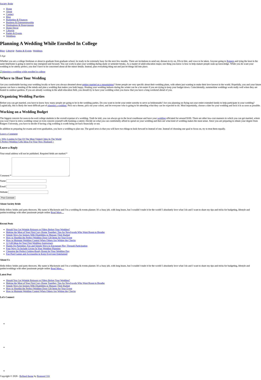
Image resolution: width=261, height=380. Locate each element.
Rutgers (230, 61)
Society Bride (6, 3)
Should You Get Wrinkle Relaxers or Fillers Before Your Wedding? (38, 229)
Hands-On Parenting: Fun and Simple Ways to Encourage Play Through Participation (46, 246)
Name (3, 181)
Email (3, 186)
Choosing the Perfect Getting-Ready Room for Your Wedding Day (37, 251)
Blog (2, 51)
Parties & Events (24, 51)
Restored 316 (43, 376)
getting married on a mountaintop (98, 84)
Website (4, 192)
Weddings (37, 51)
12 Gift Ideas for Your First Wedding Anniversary (29, 243)
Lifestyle (10, 51)
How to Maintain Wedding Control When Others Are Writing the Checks (41, 240)
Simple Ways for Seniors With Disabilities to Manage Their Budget (38, 235)
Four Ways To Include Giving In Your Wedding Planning (33, 248)
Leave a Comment (9, 134)
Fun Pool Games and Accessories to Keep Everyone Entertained (36, 254)
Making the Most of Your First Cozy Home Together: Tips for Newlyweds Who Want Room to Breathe (55, 232)
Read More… (57, 212)
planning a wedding (57, 105)
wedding (161, 118)
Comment (5, 175)
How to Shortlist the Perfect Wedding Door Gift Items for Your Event (39, 237)
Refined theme (26, 376)
